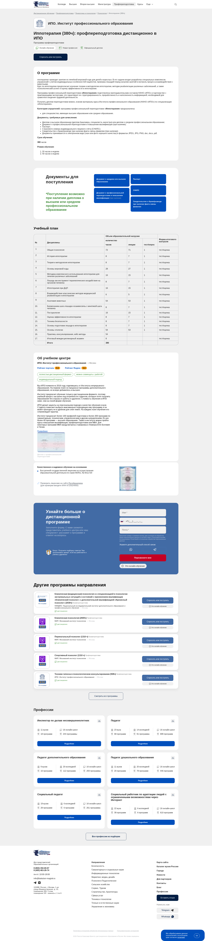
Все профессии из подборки (106, 836)
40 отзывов (42, 603)
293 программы (93, 771)
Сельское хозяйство (101, 884)
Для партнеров (164, 879)
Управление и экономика (103, 907)
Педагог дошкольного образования (132, 757)
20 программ (120, 771)
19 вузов (44, 804)
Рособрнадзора (76, 483)
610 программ (166, 813)
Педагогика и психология (85, 13)
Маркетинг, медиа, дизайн (103, 877)
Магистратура (104, 4)
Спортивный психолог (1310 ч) (70, 655)
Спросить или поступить (51, 57)
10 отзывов (42, 685)
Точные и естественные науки (105, 903)
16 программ (46, 771)
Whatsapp (165, 917)
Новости (161, 875)
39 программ (120, 813)
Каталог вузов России (167, 866)
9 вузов (44, 767)
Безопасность (98, 866)
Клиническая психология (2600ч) (70, 618)
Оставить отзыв (167, 898)
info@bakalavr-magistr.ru (44, 878)
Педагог (115, 720)
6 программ (69, 808)
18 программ (46, 734)
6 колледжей (69, 804)
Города (160, 871)
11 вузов (44, 730)
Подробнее (42, 431)
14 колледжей (143, 730)
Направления (98, 862)
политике (181, 937)
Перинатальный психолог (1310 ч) (71, 637)
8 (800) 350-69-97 (41, 868)
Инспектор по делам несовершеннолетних (63, 720)
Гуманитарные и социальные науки (108, 870)
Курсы (140, 4)
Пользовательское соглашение (128, 931)
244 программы (70, 734)
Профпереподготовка (124, 4)
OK (197, 936)
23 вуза (117, 730)
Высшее (73, 4)
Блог (159, 887)
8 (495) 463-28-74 (41, 870)
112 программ (69, 771)
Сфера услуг (97, 895)
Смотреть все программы (106, 696)
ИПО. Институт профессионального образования (90, 23)
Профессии (162, 892)
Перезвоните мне (142, 558)
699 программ (166, 734)
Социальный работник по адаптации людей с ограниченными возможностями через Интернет (138, 797)
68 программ (120, 734)
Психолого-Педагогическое (104, 881)
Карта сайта (162, 862)
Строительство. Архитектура (105, 892)
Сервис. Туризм (99, 888)
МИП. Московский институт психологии (70, 621)
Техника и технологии (101, 899)
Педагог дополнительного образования (61, 757)
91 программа (143, 734)
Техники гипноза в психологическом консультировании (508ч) (85, 674)
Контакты (161, 883)
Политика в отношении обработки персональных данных (93, 931)
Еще (148, 4)
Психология (102, 13)
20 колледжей (69, 767)
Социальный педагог (50, 794)
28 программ (46, 808)
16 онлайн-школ (70, 730)
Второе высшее (87, 4)
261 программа (93, 808)
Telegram (165, 910)
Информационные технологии (105, 873)
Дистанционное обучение (44, 13)
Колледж (62, 4)
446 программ (166, 771)
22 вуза (117, 808)
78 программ (142, 771)
